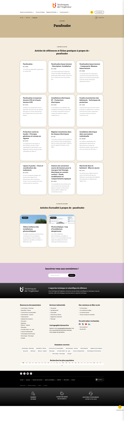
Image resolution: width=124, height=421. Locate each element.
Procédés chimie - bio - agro (27, 329)
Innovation (23, 321)
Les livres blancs (83, 308)
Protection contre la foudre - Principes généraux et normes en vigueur (32, 135)
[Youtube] (86, 324)
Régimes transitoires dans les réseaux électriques (61, 133)
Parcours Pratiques (40, 12)
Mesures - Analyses (25, 325)
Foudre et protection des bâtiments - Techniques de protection (90, 100)
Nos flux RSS (83, 329)
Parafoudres (28, 64)
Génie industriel (24, 316)
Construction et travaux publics (28, 312)
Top (23, 362)
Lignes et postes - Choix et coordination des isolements (33, 168)
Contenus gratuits (64, 12)
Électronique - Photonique (27, 336)
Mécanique (23, 327)
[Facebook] (80, 324)
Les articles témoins (84, 312)
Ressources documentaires (26, 12)
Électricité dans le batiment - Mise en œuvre (89, 167)
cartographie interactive (64, 328)
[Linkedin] (89, 324)
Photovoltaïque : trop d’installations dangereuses (59, 229)
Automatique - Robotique (27, 308)
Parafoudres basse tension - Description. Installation (61, 65)
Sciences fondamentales (27, 331)
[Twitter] (83, 324)
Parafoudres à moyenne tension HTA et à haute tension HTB (32, 100)
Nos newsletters (84, 327)
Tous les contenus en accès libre (87, 314)
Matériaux (23, 323)
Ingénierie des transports (27, 319)
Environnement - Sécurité (27, 314)
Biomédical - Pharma (26, 310)
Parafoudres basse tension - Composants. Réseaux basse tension (90, 66)
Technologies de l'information (28, 333)
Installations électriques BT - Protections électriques (60, 100)
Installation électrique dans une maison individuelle (88, 134)
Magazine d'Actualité (51, 12)
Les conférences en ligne (85, 310)
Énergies (23, 338)
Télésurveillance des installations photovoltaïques (31, 229)
